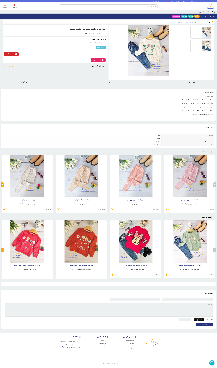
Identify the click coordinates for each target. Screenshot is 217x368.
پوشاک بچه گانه (211, 12)
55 (95, 43)
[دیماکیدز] (210, 6)
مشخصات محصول (150, 82)
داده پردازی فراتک (102, 364)
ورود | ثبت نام (14, 7)
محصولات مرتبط (108, 82)
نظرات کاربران (24, 82)
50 (99, 43)
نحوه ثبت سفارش (204, 1)
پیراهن (132, 348)
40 (104, 43)
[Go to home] (212, 22)
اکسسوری (201, 12)
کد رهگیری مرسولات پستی (182, 1)
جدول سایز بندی (101, 47)
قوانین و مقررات (155, 1)
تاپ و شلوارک (130, 346)
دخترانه (132, 343)
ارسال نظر (204, 324)
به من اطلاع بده (96, 60)
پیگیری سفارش (194, 1)
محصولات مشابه (66, 82)
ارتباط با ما (164, 1)
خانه (212, 1)
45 (90, 43)
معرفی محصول (192, 82)
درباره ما (171, 1)
